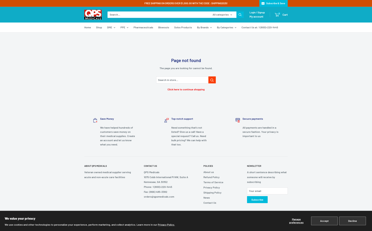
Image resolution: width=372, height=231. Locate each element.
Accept (324, 220)
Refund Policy (211, 177)
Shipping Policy (212, 192)
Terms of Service (213, 182)
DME (109, 27)
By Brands (203, 27)
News (206, 197)
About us (208, 172)
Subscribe (257, 199)
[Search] (240, 14)
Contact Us (209, 202)
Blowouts (163, 27)
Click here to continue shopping (186, 89)
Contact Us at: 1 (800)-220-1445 (260, 27)
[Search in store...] (212, 79)
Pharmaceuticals (143, 27)
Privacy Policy (211, 187)
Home (87, 27)
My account (256, 16)
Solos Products (183, 27)
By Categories (225, 27)
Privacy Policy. (166, 224)
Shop (99, 27)
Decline (352, 220)
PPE (122, 27)
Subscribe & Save (275, 3)
